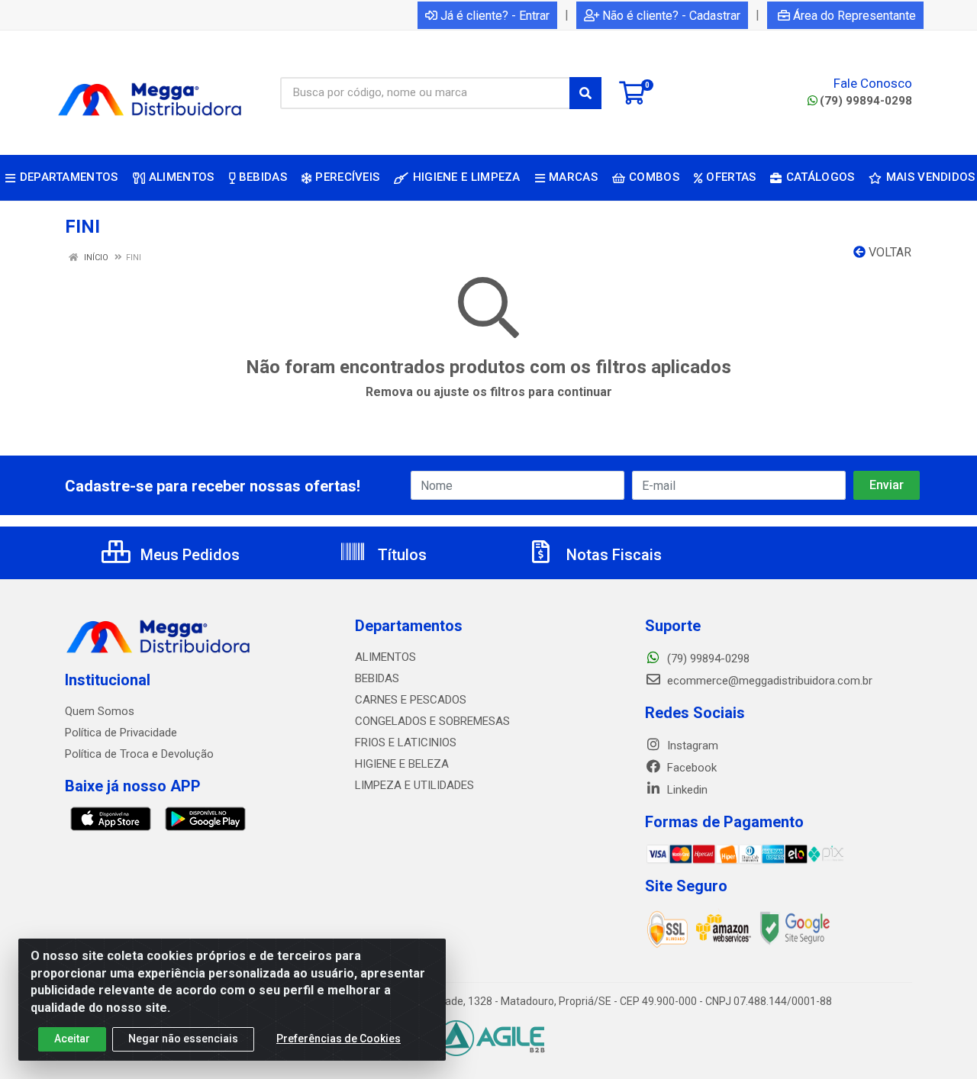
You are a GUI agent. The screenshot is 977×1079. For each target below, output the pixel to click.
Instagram (691, 745)
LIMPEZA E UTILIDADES (414, 785)
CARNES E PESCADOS (410, 700)
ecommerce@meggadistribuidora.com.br (768, 681)
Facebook (690, 768)
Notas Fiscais (612, 555)
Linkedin (686, 790)
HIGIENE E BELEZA (402, 764)
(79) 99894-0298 (866, 101)
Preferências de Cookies (338, 1038)
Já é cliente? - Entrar (495, 15)
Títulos (400, 555)
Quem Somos (99, 711)
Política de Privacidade (121, 732)
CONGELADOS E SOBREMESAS (432, 721)
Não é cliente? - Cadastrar (671, 15)
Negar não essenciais (183, 1038)
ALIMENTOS (385, 657)
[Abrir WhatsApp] (939, 1040)
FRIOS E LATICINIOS (405, 742)
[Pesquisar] (585, 93)
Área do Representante (854, 15)
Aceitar (72, 1038)
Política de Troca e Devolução (139, 754)
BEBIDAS (377, 678)
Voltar (888, 252)
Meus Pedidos (188, 555)
